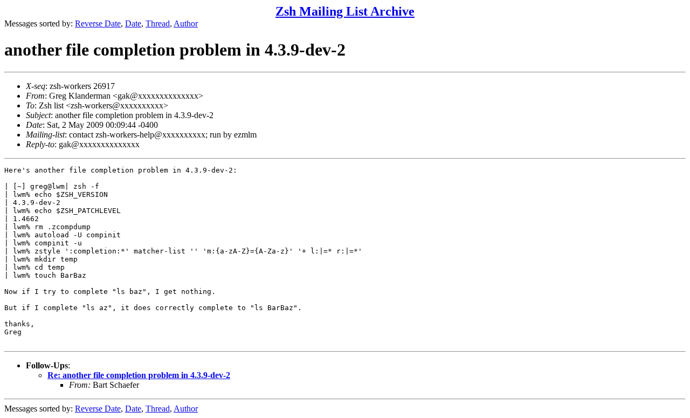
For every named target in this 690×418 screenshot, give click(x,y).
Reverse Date (98, 23)
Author (186, 23)
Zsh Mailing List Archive (345, 11)
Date (133, 23)
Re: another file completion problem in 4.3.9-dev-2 (138, 375)
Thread (158, 23)
